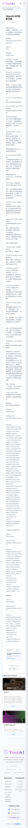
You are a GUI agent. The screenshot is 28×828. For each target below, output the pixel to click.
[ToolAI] (8, 3)
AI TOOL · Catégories (8, 796)
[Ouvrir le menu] (24, 3)
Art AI (20, 769)
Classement (8, 784)
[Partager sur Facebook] (14, 669)
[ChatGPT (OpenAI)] (14, 716)
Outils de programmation (18, 772)
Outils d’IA (8, 781)
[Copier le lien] (18, 669)
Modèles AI (8, 786)
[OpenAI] (14, 684)
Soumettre (20, 784)
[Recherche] (20, 3)
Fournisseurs (8, 792)
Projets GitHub (8, 789)
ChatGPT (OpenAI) (16, 7)
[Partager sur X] (10, 669)
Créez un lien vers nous (20, 790)
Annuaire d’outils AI (14, 766)
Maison (3, 7)
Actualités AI (20, 786)
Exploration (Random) (8, 800)
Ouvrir (13, 706)
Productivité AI (7, 772)
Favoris (20, 781)
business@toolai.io (15, 813)
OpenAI (8, 7)
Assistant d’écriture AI (11, 769)
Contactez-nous (14, 817)
